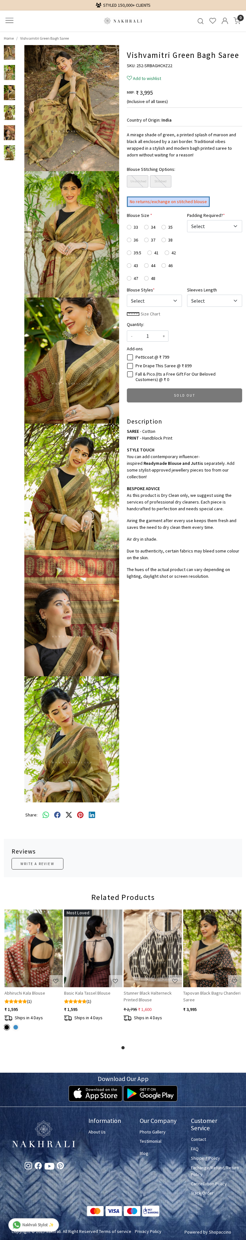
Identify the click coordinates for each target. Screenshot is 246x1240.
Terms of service (115, 1231)
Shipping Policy (205, 1158)
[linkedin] (92, 814)
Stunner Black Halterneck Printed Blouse (148, 996)
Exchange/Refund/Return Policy (212, 1171)
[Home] (123, 21)
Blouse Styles (141, 290)
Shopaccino (220, 1232)
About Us (97, 1132)
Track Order (202, 1193)
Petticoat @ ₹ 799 (152, 357)
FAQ (195, 1149)
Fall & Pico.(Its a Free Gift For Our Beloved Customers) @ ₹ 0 (175, 376)
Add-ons (135, 349)
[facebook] (57, 814)
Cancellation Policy (209, 1184)
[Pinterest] (60, 1167)
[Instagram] (28, 1167)
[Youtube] (49, 1168)
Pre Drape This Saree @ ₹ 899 (163, 366)
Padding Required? (206, 215)
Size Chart (150, 314)
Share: (31, 815)
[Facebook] (38, 1167)
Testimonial (150, 1141)
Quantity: (135, 324)
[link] (200, 21)
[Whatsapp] (46, 814)
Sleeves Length (202, 290)
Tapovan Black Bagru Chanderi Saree (212, 996)
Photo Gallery (153, 1132)
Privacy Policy (148, 1231)
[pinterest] (80, 814)
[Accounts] (225, 20)
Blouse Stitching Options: (151, 169)
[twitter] (69, 814)
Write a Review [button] (37, 864)
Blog (144, 1153)
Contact (198, 1139)
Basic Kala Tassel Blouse (87, 993)
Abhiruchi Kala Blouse (24, 993)
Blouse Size (139, 215)
